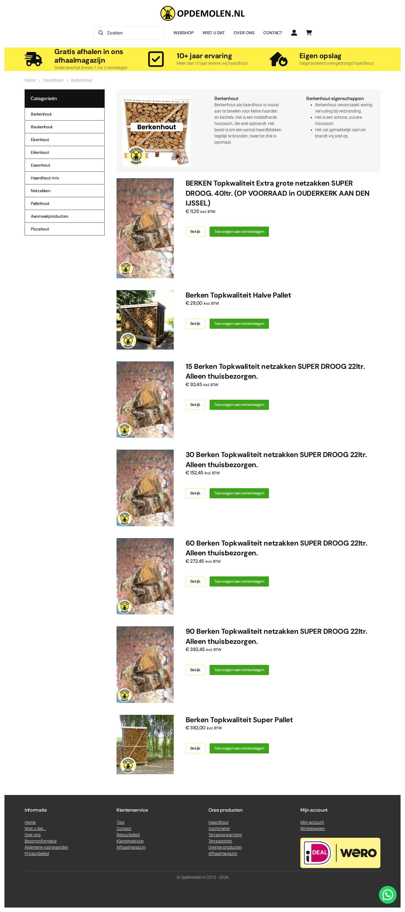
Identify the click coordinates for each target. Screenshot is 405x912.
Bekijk (195, 231)
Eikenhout (40, 152)
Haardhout (218, 822)
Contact (272, 32)
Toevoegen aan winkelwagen (239, 231)
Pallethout (40, 203)
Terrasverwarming (225, 834)
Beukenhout (42, 126)
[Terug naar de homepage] (202, 13)
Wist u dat (214, 32)
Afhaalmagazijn (222, 853)
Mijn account (312, 822)
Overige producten (225, 847)
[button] (388, 895)
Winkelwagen (312, 828)
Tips (120, 822)
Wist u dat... (35, 828)
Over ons (244, 32)
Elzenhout (40, 139)
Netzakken (40, 190)
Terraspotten (220, 841)
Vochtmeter (219, 828)
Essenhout (40, 165)
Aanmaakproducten (49, 216)
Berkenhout (41, 114)
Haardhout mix (45, 178)
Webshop (183, 32)
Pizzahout (40, 229)
